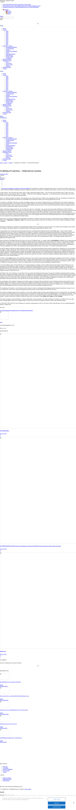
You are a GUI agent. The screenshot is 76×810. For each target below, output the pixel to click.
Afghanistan (7, 310)
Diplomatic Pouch (7, 779)
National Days (6, 780)
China (11, 310)
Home (1, 162)
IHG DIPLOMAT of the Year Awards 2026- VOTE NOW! (17, 4)
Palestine (26, 310)
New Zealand (20, 310)
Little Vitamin (27, 789)
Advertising (5, 768)
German (9, 12)
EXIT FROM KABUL (4, 430)
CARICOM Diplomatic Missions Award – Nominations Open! (11, 737)
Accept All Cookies (57, 806)
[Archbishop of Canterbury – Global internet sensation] (4, 319)
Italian (8, 13)
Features (11, 162)
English (6, 9)
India (13, 310)
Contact (5, 772)
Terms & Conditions (7, 769)
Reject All (57, 803)
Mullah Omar (3, 651)
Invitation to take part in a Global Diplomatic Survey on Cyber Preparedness (21, 7)
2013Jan (2, 310)
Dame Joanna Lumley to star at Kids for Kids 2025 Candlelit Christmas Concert (21, 5)
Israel (16, 310)
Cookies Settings (56, 799)
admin (1, 322)
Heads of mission (7, 778)
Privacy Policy (6, 770)
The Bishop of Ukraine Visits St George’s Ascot (8, 723)
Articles (5, 162)
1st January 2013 (4, 174)
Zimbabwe (30, 310)
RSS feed (5, 766)
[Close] (73, 802)
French (9, 11)
